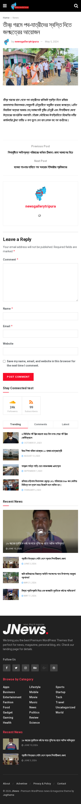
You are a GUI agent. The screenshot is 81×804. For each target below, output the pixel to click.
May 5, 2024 (51, 41)
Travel (60, 702)
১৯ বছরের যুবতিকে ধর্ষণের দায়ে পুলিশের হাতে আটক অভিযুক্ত (35, 543)
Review (33, 717)
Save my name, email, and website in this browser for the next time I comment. (41, 363)
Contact (61, 783)
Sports (60, 687)
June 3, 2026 (29, 564)
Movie (33, 697)
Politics (34, 712)
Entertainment (12, 697)
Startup (60, 692)
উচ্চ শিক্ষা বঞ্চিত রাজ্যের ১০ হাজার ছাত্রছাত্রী (42, 450)
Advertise (21, 783)
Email (8, 326)
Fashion (8, 702)
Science (34, 722)
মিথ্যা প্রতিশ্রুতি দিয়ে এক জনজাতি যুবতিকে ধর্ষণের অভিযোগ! (48, 590)
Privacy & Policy (42, 783)
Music (33, 702)
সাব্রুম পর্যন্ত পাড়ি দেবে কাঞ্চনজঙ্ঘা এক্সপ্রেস (41, 466)
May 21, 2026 (29, 583)
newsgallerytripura (27, 41)
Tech (59, 697)
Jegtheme (8, 795)
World (60, 712)
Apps (6, 687)
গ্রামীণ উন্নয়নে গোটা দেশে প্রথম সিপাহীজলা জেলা (44, 558)
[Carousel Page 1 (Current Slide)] (38, 81)
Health (7, 722)
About (6, 783)
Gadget (8, 712)
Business (9, 692)
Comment (10, 259)
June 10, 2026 (15, 549)
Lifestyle (34, 687)
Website (8, 343)
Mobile (33, 692)
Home (6, 17)
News (16, 17)
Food (6, 707)
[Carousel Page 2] (42, 81)
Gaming (8, 717)
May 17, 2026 (29, 596)
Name (8, 308)
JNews (15, 791)
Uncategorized (65, 707)
